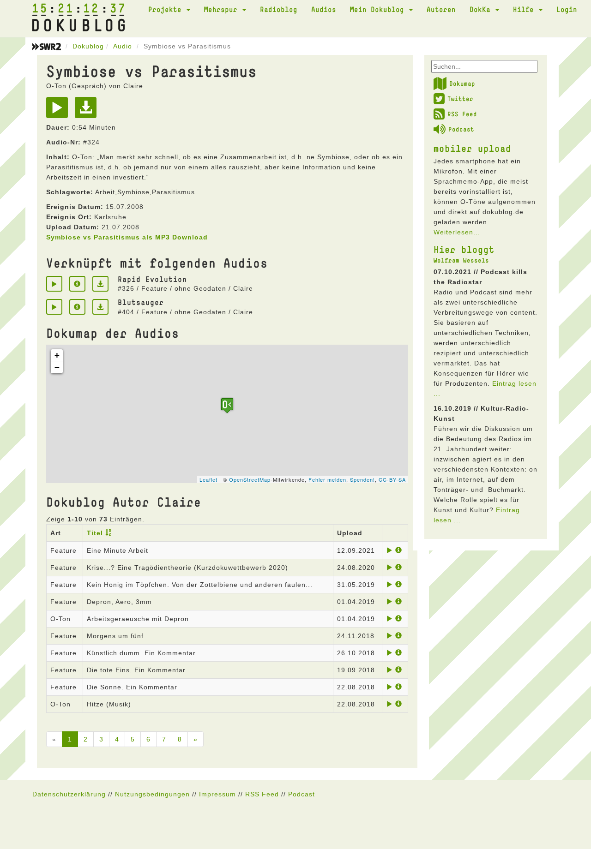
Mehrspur (222, 9)
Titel (95, 533)
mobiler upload (472, 148)
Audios (323, 9)
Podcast (461, 129)
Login (566, 9)
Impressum (217, 794)
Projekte (167, 9)
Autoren (441, 9)
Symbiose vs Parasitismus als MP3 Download (127, 237)
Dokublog (88, 46)
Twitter (460, 98)
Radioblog (278, 9)
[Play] (59, 110)
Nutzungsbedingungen (152, 794)
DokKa (482, 9)
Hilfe (525, 9)
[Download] (88, 110)
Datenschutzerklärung (69, 794)
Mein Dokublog (379, 9)
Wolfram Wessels (461, 260)
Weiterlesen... (457, 232)
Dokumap (462, 83)
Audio (122, 46)
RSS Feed (462, 114)
